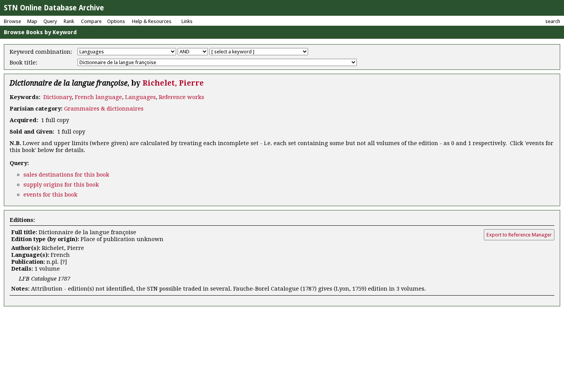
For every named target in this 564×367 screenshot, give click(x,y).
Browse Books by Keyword (40, 32)
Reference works (181, 97)
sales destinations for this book (66, 174)
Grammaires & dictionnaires (103, 108)
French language (98, 97)
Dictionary (57, 97)
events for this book (50, 194)
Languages (140, 97)
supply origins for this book (61, 184)
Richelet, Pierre (173, 83)
